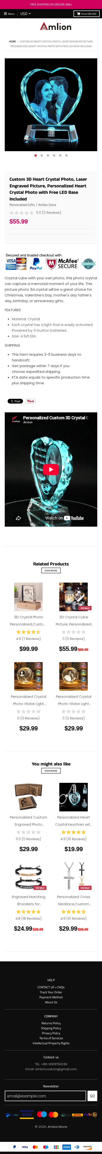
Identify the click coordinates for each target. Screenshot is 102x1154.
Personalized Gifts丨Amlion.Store (32, 204)
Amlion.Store (57, 1126)
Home (12, 41)
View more (51, 570)
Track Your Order (51, 992)
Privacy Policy (51, 1033)
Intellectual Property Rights (51, 1043)
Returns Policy (51, 1023)
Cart (88, 14)
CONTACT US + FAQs (51, 987)
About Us (51, 1002)
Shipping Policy (51, 1028)
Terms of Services (51, 1038)
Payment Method (51, 997)
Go (92, 1096)
